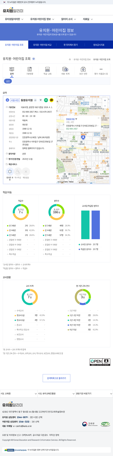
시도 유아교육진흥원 (46, 393)
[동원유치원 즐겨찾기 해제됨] (41, 100)
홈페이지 (35, 100)
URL (46, 100)
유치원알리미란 (12, 19)
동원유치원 (70, 119)
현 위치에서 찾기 (71, 44)
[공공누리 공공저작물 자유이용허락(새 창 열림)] (100, 365)
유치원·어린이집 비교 (42, 44)
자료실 (86, 19)
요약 (8, 81)
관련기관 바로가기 (83, 393)
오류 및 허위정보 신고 (11, 435)
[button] (99, 118)
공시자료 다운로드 (40, 435)
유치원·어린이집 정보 (40, 19)
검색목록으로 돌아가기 (56, 378)
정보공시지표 (98, 44)
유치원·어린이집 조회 (14, 44)
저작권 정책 (54, 435)
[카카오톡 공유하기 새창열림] (51, 100)
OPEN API (27, 435)
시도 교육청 (6, 393)
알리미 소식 (66, 19)
